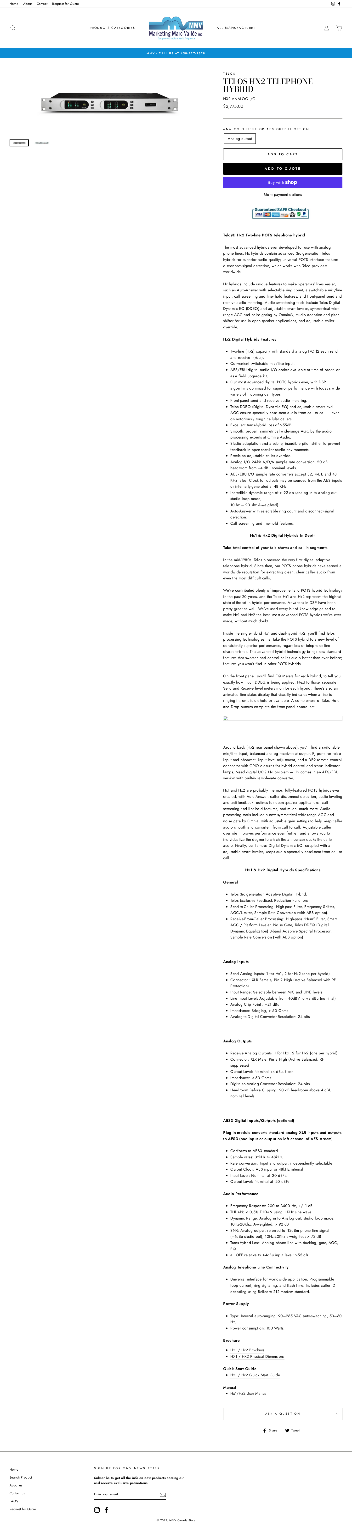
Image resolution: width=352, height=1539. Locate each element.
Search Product (21, 1477)
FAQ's (14, 1501)
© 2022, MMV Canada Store (176, 1520)
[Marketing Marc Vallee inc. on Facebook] (106, 1510)
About (27, 3)
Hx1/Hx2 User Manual (249, 1393)
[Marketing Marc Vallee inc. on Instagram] (97, 1510)
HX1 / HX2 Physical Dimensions (257, 1356)
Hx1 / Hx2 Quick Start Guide (255, 1375)
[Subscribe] (163, 1494)
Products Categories (112, 27)
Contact (42, 3)
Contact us (17, 1493)
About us (16, 1485)
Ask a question (282, 1414)
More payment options (283, 194)
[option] (176, 53)
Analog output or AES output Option (266, 129)
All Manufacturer (236, 27)
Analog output (240, 138)
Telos (229, 74)
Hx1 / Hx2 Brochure (247, 1350)
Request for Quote (65, 3)
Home (14, 3)
